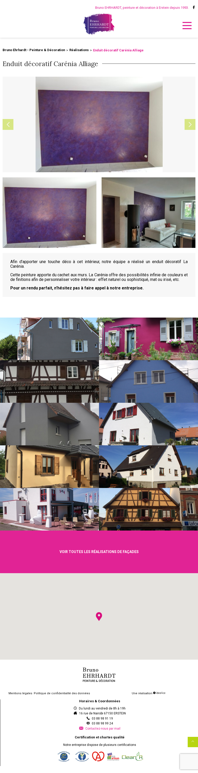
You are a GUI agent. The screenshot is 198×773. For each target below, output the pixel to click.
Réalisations (79, 50)
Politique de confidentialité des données (62, 693)
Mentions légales (20, 693)
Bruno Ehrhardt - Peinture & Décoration (34, 50)
